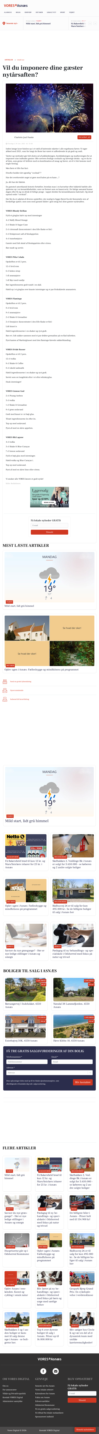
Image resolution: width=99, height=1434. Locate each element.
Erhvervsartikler (42, 1401)
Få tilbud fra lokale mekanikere (49, 1413)
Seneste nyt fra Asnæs (45, 1386)
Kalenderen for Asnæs (45, 1393)
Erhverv (28, 12)
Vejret (72, 12)
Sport (62, 12)
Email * (54, 1057)
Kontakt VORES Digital (13, 1397)
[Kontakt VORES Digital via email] (56, 1371)
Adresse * (10, 1067)
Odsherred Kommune (45, 1405)
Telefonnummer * (14, 1057)
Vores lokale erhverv (44, 1389)
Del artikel (83, 137)
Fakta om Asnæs (42, 1397)
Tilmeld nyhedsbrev (85, 1429)
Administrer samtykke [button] (12, 1401)
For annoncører (9, 1389)
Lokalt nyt (51, 12)
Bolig (18, 12)
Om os (5, 1386)
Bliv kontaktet (82, 1082)
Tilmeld (49, 532)
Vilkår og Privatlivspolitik (14, 1393)
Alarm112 (8, 12)
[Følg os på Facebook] (43, 1371)
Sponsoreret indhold (44, 1416)
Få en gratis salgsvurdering (47, 1409)
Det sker (39, 12)
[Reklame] (49, 497)
